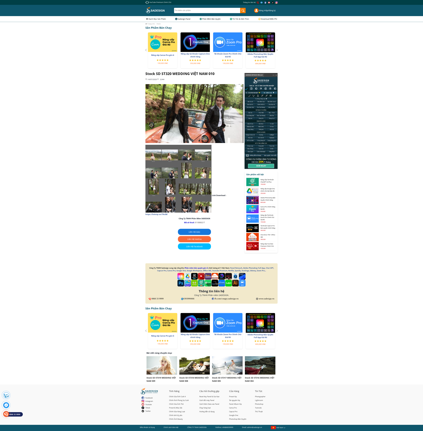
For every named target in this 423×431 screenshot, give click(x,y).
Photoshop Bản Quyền (237, 419)
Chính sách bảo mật (171, 427)
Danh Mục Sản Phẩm (157, 19)
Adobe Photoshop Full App (254, 268)
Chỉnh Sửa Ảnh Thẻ (176, 404)
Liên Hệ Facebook (194, 246)
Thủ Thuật (259, 411)
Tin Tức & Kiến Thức (241, 19)
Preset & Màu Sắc (175, 408)
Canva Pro (171, 270)
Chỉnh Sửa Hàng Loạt (177, 411)
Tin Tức (258, 391)
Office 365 (207, 270)
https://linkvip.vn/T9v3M (156, 214)
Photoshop (259, 404)
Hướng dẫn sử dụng (206, 411)
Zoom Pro (261, 270)
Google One (181, 270)
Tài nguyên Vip (234, 400)
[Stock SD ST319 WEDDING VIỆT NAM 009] (162, 365)
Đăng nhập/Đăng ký (267, 10)
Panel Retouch (236, 268)
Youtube (148, 404)
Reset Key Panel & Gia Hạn (209, 396)
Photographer (260, 396)
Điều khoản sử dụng (147, 427)
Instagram (149, 401)
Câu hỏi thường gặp (209, 391)
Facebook (149, 398)
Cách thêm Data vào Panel (209, 404)
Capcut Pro (161, 270)
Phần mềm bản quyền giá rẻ (196, 268)
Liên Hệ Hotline (194, 239)
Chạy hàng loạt (205, 408)
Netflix (231, 270)
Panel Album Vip (235, 404)
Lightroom (259, 400)
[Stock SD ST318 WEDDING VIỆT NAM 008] (194, 365)
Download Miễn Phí (269, 19)
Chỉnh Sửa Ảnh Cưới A (177, 396)
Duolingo (245, 270)
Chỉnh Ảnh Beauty (176, 419)
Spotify (238, 270)
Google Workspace (194, 270)
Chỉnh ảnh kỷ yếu (175, 415)
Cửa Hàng (234, 391)
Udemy (253, 270)
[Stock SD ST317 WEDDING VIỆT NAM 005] (227, 365)
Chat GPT (269, 268)
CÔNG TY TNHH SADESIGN (197, 427)
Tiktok (147, 408)
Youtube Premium (219, 270)
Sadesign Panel (184, 19)
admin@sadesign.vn (254, 427)
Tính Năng (174, 391)
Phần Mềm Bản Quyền (211, 19)
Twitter (148, 411)
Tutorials (258, 408)
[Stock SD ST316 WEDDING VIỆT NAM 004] (260, 365)
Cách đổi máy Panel (206, 400)
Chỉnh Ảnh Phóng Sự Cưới (179, 400)
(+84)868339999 (227, 427)
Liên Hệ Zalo (194, 232)
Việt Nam (279, 427)
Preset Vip (233, 396)
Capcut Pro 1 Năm (156, 2)
